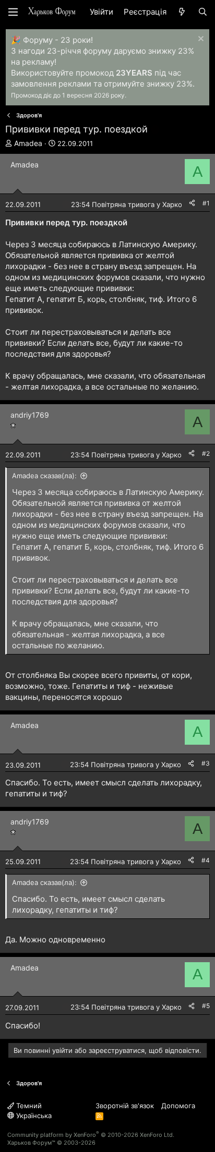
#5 (206, 1006)
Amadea (28, 143)
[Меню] (13, 12)
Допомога (178, 1105)
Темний (28, 1105)
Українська (33, 1115)
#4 (205, 860)
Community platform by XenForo (90, 1134)
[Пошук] (203, 11)
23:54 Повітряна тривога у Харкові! (130, 204)
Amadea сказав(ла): (44, 475)
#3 (205, 763)
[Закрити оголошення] (199, 39)
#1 (206, 203)
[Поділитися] (192, 204)
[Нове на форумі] (182, 11)
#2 (206, 453)
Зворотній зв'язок (124, 1105)
